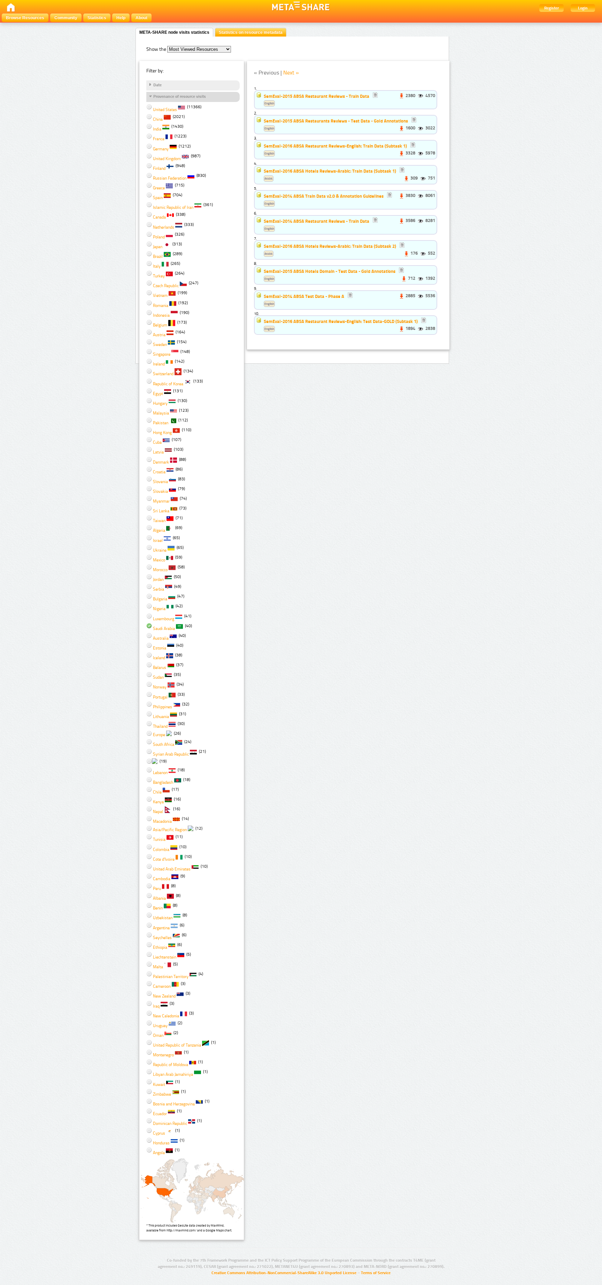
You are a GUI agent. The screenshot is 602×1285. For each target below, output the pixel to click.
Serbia (158, 589)
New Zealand (164, 996)
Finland (159, 168)
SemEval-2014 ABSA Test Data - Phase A (304, 296)
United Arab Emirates (172, 869)
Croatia (159, 472)
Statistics (96, 17)
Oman (158, 1035)
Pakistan (160, 422)
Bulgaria (160, 599)
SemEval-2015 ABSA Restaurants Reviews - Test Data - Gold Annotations (336, 121)
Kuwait (159, 1084)
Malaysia (161, 413)
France (158, 138)
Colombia (161, 849)
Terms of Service (376, 1272)
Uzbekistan (162, 917)
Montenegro (163, 1055)
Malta (158, 966)
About (141, 17)
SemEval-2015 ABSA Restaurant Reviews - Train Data (317, 96)
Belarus (159, 667)
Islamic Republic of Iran (173, 207)
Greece (159, 188)
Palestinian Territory (171, 976)
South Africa (163, 744)
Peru (157, 888)
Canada (159, 217)
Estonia (159, 648)
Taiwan (159, 520)
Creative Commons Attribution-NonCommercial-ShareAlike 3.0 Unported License (283, 1272)
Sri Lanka (161, 511)
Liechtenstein (164, 957)
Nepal (158, 811)
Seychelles (162, 937)
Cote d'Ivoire (164, 859)
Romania (160, 305)
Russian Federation (169, 178)
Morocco (160, 569)
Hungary (160, 403)
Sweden (160, 344)
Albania (159, 898)
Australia (161, 638)
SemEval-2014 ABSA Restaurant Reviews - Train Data (316, 221)
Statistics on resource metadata (251, 32)
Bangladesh (163, 782)
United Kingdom (167, 158)
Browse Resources (25, 17)
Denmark (161, 462)
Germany (161, 149)
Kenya (158, 801)
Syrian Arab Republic (171, 754)
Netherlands (163, 227)
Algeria (159, 530)
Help (120, 17)
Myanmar (161, 501)
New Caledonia (166, 1016)
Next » (291, 72)
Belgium (160, 325)
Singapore (161, 354)
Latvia (158, 452)
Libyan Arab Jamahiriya (173, 1074)
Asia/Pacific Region (170, 829)
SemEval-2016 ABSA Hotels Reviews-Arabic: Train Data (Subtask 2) (330, 246)
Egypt (158, 393)
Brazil (158, 256)
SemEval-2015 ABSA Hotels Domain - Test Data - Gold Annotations (329, 271)
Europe (159, 734)
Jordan (158, 579)
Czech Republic (166, 285)
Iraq (156, 1006)
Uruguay (160, 1025)
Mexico (159, 560)
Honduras (161, 1143)
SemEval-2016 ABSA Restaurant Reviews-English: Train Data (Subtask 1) (335, 146)
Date (157, 84)
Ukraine (160, 550)
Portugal (160, 697)
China (158, 119)
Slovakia (160, 491)
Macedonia (162, 821)
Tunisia (159, 839)
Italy (157, 266)
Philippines (162, 706)
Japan (157, 246)
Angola (159, 1152)
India (157, 129)
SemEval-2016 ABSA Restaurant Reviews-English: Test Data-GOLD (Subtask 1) (341, 321)
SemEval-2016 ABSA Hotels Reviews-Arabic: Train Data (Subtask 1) (330, 171)
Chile (157, 792)
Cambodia (161, 878)
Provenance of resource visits (179, 96)
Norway (160, 687)
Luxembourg (163, 618)
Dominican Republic (170, 1123)
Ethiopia (160, 947)
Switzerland (163, 373)
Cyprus (159, 1133)
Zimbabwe (162, 1094)
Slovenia (160, 481)
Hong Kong (162, 432)
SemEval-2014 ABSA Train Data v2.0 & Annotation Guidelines (324, 196)
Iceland (159, 657)
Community (65, 17)
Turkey (159, 276)
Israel (158, 540)
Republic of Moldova (170, 1064)
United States (165, 109)
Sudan (158, 677)
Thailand (160, 726)
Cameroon (162, 986)
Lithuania (161, 716)
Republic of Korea (168, 383)
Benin (158, 908)
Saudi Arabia (164, 628)
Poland (159, 237)
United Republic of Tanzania (177, 1045)
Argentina (161, 927)
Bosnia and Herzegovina (174, 1104)
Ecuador (160, 1113)
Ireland (159, 364)
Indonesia (161, 315)
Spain (158, 197)
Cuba (157, 442)
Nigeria (159, 608)
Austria (159, 334)
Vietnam (160, 295)
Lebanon (160, 772)
